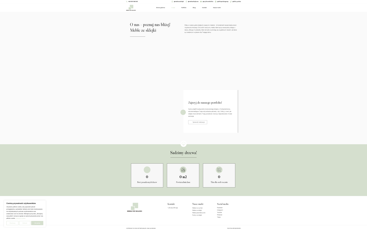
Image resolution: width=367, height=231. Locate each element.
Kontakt (204, 7)
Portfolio (183, 7)
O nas (173, 7)
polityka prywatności (234, 228)
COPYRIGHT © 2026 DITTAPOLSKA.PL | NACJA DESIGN (140, 228)
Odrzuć (24, 223)
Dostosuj (12, 223)
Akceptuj (37, 223)
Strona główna (160, 7)
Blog (194, 7)
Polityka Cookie (20, 218)
